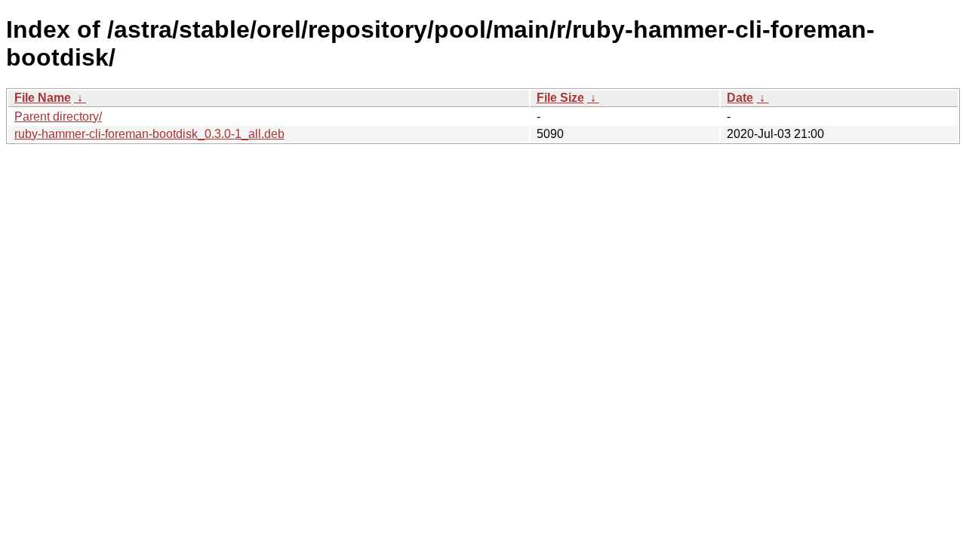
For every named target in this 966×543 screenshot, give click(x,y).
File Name (42, 97)
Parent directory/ (58, 116)
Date (740, 97)
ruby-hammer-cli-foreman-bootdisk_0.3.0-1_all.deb (149, 133)
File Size (560, 97)
